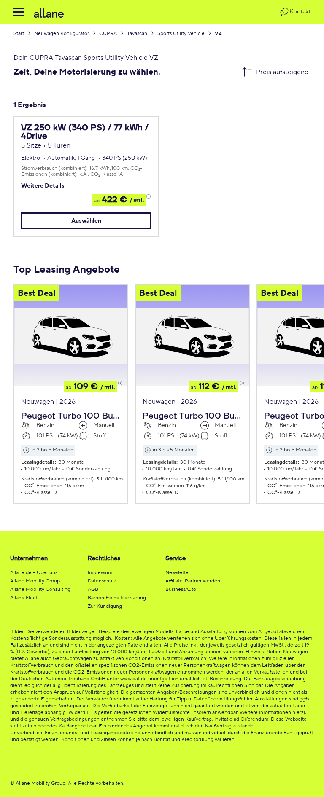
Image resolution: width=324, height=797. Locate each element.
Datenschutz (102, 581)
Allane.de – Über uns (33, 572)
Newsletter (177, 572)
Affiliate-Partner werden (192, 581)
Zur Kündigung (105, 606)
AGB (93, 589)
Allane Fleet (24, 598)
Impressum (100, 572)
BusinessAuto (180, 589)
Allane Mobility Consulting (40, 589)
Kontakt (299, 12)
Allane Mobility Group (35, 581)
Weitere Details (43, 186)
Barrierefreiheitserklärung (117, 598)
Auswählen (86, 221)
